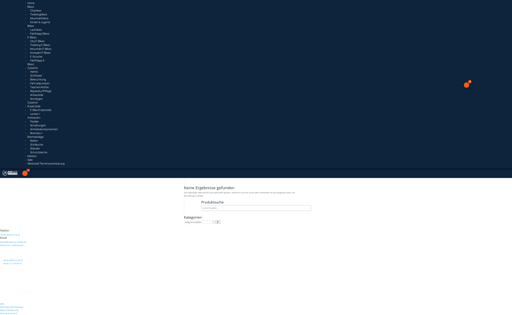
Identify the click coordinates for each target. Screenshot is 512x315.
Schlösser (36, 75)
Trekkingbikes (38, 14)
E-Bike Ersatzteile (40, 110)
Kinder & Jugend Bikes (38, 24)
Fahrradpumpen (40, 83)
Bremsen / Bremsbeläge (35, 135)
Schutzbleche (38, 152)
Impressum (5, 245)
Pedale (34, 121)
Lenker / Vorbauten (33, 115)
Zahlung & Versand (8, 313)
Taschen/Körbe (39, 87)
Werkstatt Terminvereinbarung (46, 163)
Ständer (35, 148)
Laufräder (36, 30)
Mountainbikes (39, 18)
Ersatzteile (34, 106)
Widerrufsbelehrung (9, 310)
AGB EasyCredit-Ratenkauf (11, 307)
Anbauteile (36, 95)
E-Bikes (31, 37)
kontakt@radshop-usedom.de (13, 242)
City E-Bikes (37, 41)
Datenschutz (17, 245)
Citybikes (35, 10)
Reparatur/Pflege (40, 91)
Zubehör (32, 68)
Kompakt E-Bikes (40, 52)
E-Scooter (36, 56)
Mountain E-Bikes (40, 49)
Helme (34, 71)
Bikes (30, 7)
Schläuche (36, 144)
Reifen (34, 140)
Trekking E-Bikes (40, 45)
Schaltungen (38, 125)
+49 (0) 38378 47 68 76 (10, 235)
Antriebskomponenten (44, 129)
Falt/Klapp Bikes (39, 33)
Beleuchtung (38, 79)
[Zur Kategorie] (217, 222)
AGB (2, 304)
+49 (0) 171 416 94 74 (12, 263)
